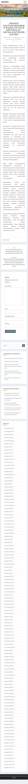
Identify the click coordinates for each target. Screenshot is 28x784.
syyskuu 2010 (7, 653)
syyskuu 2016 (7, 481)
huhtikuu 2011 (8, 632)
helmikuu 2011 (8, 638)
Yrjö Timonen (7, 361)
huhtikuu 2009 (8, 693)
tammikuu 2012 (8, 607)
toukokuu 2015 (8, 514)
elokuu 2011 (7, 622)
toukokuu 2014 (8, 551)
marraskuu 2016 (8, 474)
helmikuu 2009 (8, 699)
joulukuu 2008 (7, 706)
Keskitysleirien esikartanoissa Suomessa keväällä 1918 (13, 366)
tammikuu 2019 (8, 431)
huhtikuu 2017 (8, 462)
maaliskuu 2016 (8, 499)
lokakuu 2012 (7, 595)
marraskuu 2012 (8, 592)
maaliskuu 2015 (8, 521)
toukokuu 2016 (8, 493)
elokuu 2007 (7, 755)
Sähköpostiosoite (9, 316)
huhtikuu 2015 (8, 518)
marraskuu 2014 (8, 533)
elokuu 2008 (7, 718)
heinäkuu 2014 (8, 545)
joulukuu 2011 (7, 610)
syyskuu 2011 (7, 619)
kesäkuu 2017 (7, 456)
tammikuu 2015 (8, 527)
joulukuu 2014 (7, 530)
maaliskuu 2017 (8, 465)
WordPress (19, 776)
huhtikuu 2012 (8, 601)
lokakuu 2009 (7, 678)
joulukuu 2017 (7, 443)
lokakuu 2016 (7, 477)
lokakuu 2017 (7, 447)
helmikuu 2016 (8, 502)
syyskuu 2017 (7, 450)
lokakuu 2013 (7, 567)
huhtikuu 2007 (8, 767)
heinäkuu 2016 (8, 487)
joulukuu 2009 (7, 672)
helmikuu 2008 (8, 736)
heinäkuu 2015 (8, 511)
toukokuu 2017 (8, 459)
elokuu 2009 (7, 684)
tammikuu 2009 (8, 703)
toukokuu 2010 (8, 656)
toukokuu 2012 (8, 598)
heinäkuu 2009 (8, 687)
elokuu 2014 (7, 542)
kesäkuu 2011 (7, 625)
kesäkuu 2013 (7, 573)
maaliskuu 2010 (8, 662)
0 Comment (18, 39)
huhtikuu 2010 (8, 659)
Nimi (6, 308)
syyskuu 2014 (7, 539)
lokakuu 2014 (7, 536)
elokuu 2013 (7, 570)
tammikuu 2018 (8, 440)
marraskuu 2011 (8, 613)
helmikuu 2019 (8, 428)
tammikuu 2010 (8, 669)
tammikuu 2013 (8, 588)
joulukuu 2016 (7, 471)
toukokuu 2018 (8, 434)
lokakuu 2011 (7, 616)
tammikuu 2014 (8, 558)
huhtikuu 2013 (8, 579)
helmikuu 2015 (8, 524)
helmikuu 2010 (8, 666)
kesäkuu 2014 (7, 548)
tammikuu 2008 (8, 740)
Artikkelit (7, 240)
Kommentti (8, 286)
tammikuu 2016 (8, 505)
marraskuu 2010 (8, 647)
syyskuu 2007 (7, 752)
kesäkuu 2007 (7, 761)
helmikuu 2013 (8, 585)
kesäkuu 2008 (7, 724)
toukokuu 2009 (8, 690)
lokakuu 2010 (7, 650)
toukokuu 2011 (8, 629)
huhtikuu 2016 (8, 496)
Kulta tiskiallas (8, 378)
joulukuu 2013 (7, 561)
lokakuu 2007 (7, 749)
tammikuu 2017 (8, 468)
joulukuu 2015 (7, 508)
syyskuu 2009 (7, 681)
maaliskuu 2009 (8, 696)
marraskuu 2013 (8, 564)
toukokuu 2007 (8, 764)
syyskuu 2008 (7, 715)
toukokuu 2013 (8, 576)
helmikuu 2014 (8, 555)
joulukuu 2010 (7, 644)
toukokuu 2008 (8, 727)
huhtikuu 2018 (8, 437)
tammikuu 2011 (8, 641)
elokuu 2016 (7, 484)
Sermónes (5, 2)
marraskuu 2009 (8, 675)
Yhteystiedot (19, 358)
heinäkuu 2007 (8, 758)
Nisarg (14, 777)
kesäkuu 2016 (7, 490)
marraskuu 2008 (8, 709)
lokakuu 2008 (7, 712)
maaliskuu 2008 (8, 733)
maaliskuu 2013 (8, 582)
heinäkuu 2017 (8, 453)
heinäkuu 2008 (8, 721)
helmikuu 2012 (8, 604)
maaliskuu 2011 (8, 635)
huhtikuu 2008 (8, 730)
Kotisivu (7, 323)
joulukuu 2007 (7, 743)
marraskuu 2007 (8, 746)
